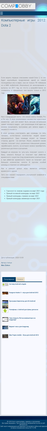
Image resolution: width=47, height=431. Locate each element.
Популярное (9, 279)
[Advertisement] (23, 51)
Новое (20, 279)
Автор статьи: (6, 263)
